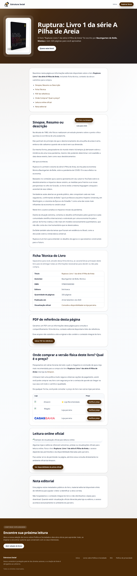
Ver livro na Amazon (83, 120)
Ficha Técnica (40, 89)
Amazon (50, 372)
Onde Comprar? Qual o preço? (47, 98)
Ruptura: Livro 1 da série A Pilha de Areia (78, 273)
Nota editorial (40, 106)
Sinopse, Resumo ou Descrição (47, 85)
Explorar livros (126, 4)
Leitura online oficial (43, 102)
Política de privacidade (124, 558)
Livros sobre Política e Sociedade (94, 558)
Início (115, 4)
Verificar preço (94, 402)
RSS (111, 558)
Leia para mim (82, 126)
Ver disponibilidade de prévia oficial (48, 467)
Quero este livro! (47, 48)
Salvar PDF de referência (44, 341)
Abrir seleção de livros (14, 546)
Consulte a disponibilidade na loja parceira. (79, 305)
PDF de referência (42, 94)
